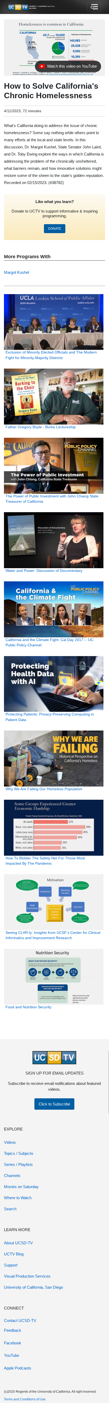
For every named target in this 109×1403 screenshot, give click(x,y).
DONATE (54, 228)
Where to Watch (17, 1197)
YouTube (11, 1355)
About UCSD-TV (18, 1243)
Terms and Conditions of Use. (25, 1399)
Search (10, 1209)
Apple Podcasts (17, 1368)
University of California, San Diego (33, 1287)
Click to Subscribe (54, 1104)
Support (10, 1265)
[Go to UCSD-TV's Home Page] (32, 7)
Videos (10, 1142)
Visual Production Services (27, 1276)
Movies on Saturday (21, 1186)
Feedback (12, 1330)
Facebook (12, 1343)
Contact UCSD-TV (20, 1320)
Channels (12, 1175)
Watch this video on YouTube (68, 67)
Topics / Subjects (18, 1153)
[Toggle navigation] (94, 7)
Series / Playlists (18, 1164)
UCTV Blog (14, 1254)
